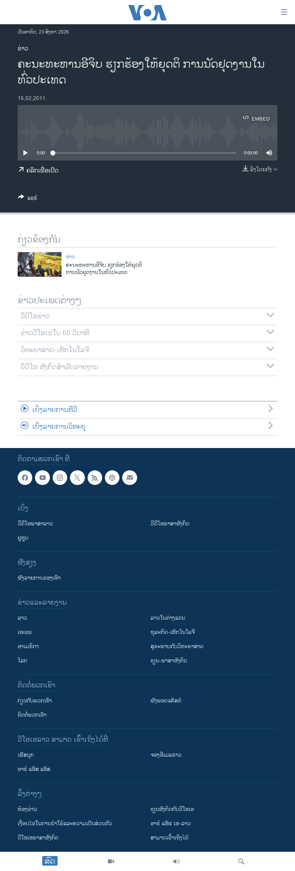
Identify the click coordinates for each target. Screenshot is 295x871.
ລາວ (22, 618)
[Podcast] (112, 477)
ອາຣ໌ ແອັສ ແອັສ (34, 769)
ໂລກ (22, 661)
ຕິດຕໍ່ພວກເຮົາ (32, 715)
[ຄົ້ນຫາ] (241, 861)
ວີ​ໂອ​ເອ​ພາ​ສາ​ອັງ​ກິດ (38, 838)
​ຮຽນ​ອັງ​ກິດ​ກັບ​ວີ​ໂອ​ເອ (172, 809)
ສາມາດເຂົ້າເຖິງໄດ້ (170, 838)
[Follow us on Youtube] (42, 477)
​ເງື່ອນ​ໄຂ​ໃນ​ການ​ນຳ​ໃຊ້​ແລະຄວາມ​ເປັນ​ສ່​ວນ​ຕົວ (65, 823)
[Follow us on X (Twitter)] (77, 477)
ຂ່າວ (23, 48)
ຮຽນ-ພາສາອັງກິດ (169, 661)
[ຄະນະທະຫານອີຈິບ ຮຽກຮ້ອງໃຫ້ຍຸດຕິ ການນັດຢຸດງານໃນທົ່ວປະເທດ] (39, 264)
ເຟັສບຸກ (26, 755)
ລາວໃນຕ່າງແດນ (168, 618)
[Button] (27, 199)
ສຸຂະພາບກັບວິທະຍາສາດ (177, 646)
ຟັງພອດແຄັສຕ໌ (166, 701)
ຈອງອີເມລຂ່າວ (166, 755)
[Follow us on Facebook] (25, 477)
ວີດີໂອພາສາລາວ (35, 524)
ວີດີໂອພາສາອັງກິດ (170, 524)
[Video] (111, 861)
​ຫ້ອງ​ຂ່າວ (27, 809)
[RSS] (95, 477)
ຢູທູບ (23, 538)
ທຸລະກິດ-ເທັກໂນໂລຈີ (173, 632)
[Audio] (176, 861)
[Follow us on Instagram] (60, 477)
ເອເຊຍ (25, 632)
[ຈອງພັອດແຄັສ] (129, 477)
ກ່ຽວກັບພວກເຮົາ (35, 701)
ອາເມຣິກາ (28, 646)
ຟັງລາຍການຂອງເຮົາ (39, 578)
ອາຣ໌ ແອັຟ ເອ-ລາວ (171, 823)
